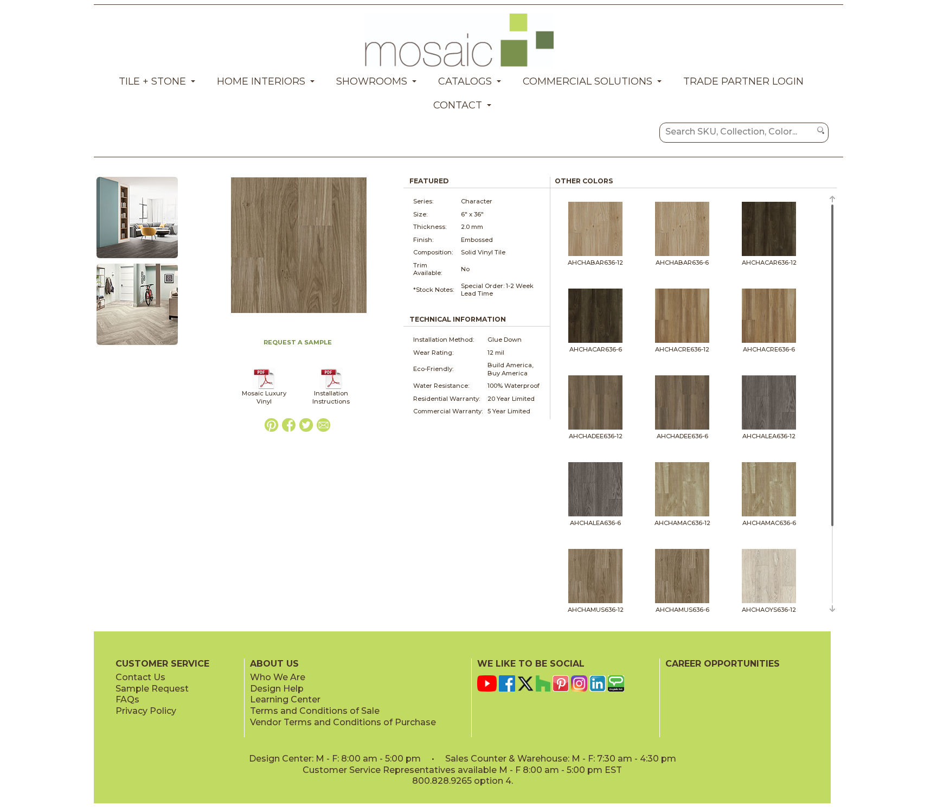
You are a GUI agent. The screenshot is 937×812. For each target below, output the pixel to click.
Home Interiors (261, 81)
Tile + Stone (152, 81)
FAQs (127, 699)
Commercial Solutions (587, 81)
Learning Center (285, 699)
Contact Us (140, 677)
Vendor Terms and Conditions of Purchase (343, 722)
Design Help (277, 688)
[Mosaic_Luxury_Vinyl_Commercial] (263, 387)
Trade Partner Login (743, 81)
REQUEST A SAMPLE (298, 342)
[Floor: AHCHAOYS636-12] (137, 345)
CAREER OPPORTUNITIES (722, 663)
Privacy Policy (145, 711)
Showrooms (371, 81)
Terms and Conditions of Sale (315, 711)
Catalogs (465, 81)
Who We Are (277, 677)
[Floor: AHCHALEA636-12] (137, 259)
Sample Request (152, 688)
